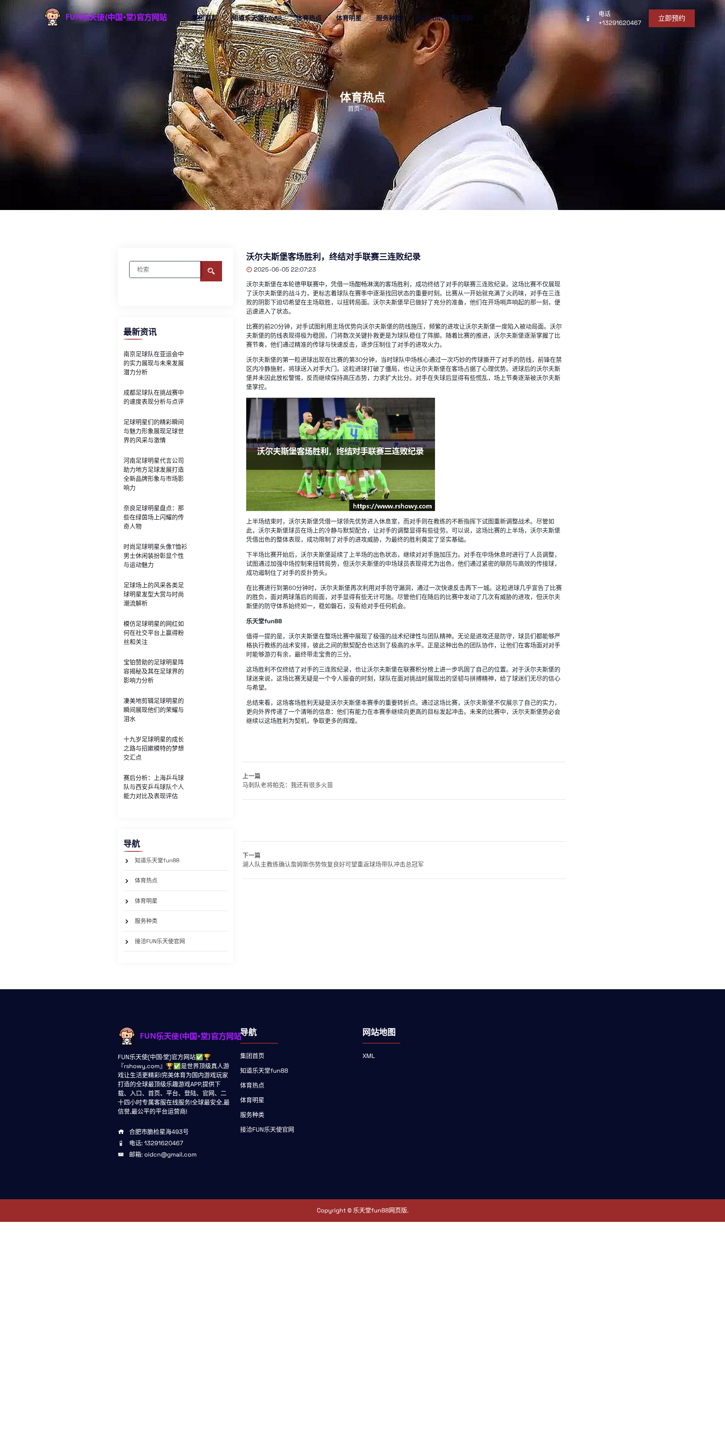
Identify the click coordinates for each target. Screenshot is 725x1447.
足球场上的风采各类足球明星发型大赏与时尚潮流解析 (153, 594)
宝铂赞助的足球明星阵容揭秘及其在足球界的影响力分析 (153, 671)
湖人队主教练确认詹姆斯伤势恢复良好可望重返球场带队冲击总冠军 (333, 864)
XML (368, 1056)
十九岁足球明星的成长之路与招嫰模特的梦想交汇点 (153, 748)
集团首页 (205, 18)
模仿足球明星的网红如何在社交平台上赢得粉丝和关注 (153, 633)
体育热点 (309, 18)
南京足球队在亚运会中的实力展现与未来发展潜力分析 (153, 363)
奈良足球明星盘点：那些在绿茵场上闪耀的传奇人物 (153, 517)
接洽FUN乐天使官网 (444, 18)
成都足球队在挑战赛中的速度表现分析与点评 (153, 397)
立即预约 (671, 18)
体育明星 (349, 18)
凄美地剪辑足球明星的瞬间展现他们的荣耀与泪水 (153, 710)
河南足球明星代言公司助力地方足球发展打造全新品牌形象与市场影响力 (153, 474)
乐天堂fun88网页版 (380, 1210)
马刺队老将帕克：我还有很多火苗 (287, 785)
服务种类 (389, 18)
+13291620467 (620, 23)
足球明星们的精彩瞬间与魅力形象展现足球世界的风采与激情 (153, 431)
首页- (355, 109)
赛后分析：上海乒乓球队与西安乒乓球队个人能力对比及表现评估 (153, 787)
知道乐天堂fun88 (257, 18)
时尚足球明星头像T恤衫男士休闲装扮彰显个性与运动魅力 (155, 556)
